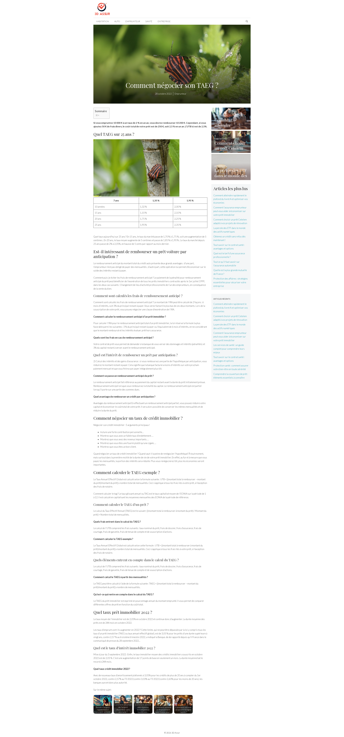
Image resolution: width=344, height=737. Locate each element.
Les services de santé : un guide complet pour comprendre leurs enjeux (229, 349)
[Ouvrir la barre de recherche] (247, 21)
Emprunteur (132, 21)
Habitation (102, 21)
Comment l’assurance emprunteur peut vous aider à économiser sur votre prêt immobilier (230, 211)
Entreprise (164, 21)
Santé (148, 21)
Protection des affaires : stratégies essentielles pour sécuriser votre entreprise (230, 282)
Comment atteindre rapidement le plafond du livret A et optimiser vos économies (230, 199)
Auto (117, 21)
